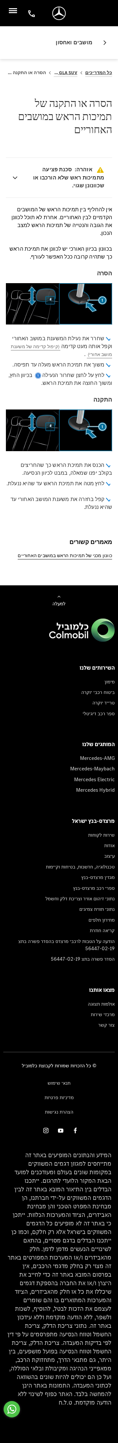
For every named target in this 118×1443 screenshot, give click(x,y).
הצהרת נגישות (59, 1111)
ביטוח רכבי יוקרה (98, 692)
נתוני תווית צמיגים (97, 909)
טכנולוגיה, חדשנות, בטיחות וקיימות (80, 866)
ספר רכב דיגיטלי (99, 713)
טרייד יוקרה (103, 702)
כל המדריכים (98, 73)
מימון (110, 681)
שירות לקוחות (101, 834)
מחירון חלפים (101, 919)
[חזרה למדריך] (102, 42)
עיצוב (109, 855)
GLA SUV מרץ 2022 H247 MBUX (65, 73)
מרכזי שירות (103, 1014)
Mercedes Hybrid (95, 789)
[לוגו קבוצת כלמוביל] (82, 640)
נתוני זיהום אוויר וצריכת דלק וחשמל (80, 898)
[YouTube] (61, 1130)
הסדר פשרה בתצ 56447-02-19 (83, 958)
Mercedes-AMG (97, 758)
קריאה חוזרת (102, 930)
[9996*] (30, 13)
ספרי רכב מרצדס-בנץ (94, 888)
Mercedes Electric (94, 779)
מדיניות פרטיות (59, 1097)
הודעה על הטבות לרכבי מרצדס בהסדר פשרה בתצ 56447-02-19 (66, 945)
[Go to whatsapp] (12, 1409)
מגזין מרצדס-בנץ (98, 877)
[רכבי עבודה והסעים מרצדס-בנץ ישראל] (59, 13)
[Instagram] (46, 1130)
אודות (109, 845)
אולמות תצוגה (101, 1003)
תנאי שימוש (59, 1082)
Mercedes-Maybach (92, 768)
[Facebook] (75, 1130)
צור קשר (106, 1024)
